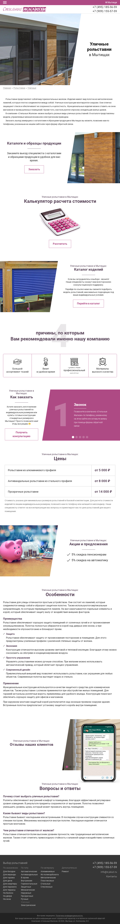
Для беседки (9, 871)
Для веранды (9, 874)
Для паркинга (10, 887)
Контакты (111, 876)
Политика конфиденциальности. (69, 916)
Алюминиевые (48, 871)
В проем (25, 877)
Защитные (26, 887)
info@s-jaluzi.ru (109, 872)
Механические (28, 890)
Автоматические (29, 871)
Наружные (26, 893)
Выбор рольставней (15, 863)
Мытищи (112, 2)
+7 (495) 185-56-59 (105, 7)
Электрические (28, 905)
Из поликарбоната (50, 874)
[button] (91, 180)
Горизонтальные (29, 884)
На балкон (8, 893)
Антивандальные (29, 874)
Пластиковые (47, 880)
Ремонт (65, 871)
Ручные (24, 899)
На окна (7, 899)
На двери (7, 896)
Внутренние (26, 880)
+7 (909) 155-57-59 (105, 11)
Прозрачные (27, 896)
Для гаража (9, 877)
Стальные (45, 884)
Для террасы (9, 890)
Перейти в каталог (88, 303)
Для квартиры (10, 884)
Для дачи (7, 880)
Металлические (48, 877)
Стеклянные (46, 887)
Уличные (25, 902)
